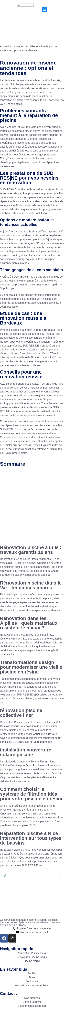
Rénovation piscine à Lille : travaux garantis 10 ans (31, 550)
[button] (44, 9)
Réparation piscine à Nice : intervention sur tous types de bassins (30, 838)
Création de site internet (15, 1021)
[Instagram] (12, 938)
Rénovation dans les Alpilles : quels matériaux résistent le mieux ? (28, 623)
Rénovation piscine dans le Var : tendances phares (31, 585)
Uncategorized (20, 46)
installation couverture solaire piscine (25, 752)
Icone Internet (55, 1017)
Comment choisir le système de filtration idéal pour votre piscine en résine (32, 794)
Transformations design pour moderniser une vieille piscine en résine (31, 667)
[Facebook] (4, 938)
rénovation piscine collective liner (21, 713)
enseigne (37, 1021)
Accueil (4, 46)
